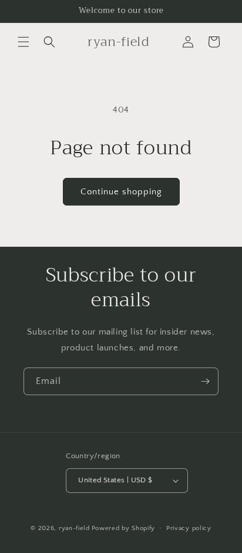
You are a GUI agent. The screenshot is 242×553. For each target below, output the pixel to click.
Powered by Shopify (124, 527)
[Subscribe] (205, 381)
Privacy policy (188, 528)
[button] (23, 42)
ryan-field (74, 527)
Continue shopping (121, 192)
